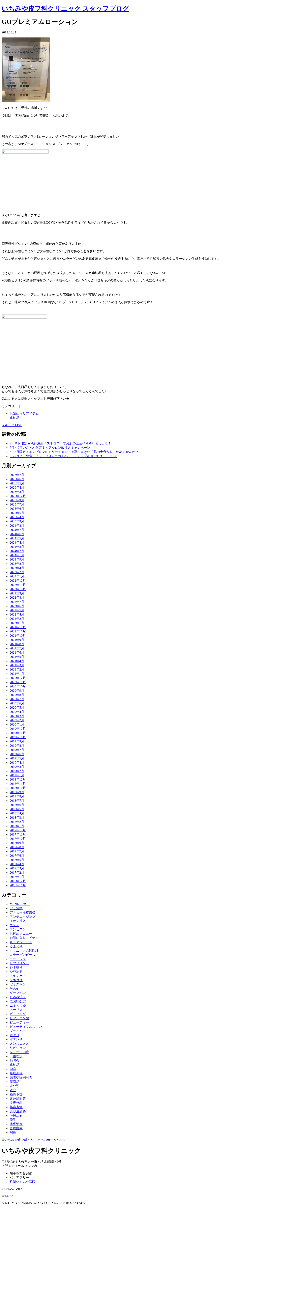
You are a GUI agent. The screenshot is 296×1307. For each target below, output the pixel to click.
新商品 (14, 1081)
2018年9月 (17, 792)
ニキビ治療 (18, 1005)
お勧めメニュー (21, 933)
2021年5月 (17, 656)
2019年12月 (18, 728)
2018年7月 (17, 800)
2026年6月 (17, 479)
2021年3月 (17, 665)
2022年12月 (18, 580)
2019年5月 (17, 758)
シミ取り (16, 967)
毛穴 (13, 1090)
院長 (13, 1132)
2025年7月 (17, 504)
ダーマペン (18, 993)
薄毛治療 (16, 1124)
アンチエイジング (22, 916)
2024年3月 (17, 546)
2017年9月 (17, 843)
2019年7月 (17, 750)
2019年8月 (17, 745)
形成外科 (16, 1073)
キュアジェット (21, 942)
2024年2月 (17, 551)
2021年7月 (17, 648)
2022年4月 (17, 614)
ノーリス (16, 1009)
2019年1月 (17, 775)
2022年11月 (18, 585)
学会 (13, 1069)
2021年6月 (17, 652)
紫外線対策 (18, 1098)
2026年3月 (17, 491)
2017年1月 (17, 876)
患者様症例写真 (21, 1077)
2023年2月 (17, 572)
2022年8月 (17, 597)
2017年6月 (17, 855)
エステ (14, 925)
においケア (18, 1001)
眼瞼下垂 (16, 1094)
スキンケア (18, 976)
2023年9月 (17, 559)
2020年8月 (17, 695)
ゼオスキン (18, 984)
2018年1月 (17, 826)
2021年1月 (17, 673)
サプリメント (19, 963)
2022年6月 (17, 606)
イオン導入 (18, 921)
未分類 (14, 1086)
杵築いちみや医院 (22, 1181)
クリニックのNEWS (24, 950)
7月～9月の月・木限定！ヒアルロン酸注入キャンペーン (50, 447)
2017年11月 (18, 834)
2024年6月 (17, 534)
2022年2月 (17, 618)
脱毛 (13, 1119)
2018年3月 (17, 817)
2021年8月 (17, 644)
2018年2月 (17, 821)
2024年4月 (17, 542)
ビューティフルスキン (26, 1026)
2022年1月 (17, 623)
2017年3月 (17, 868)
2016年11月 (18, 885)
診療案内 (16, 1128)
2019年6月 (17, 754)
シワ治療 (16, 971)
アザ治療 (16, 908)
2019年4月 (17, 762)
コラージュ (18, 959)
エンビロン (18, 929)
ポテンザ (16, 1039)
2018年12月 (18, 779)
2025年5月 (17, 513)
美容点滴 (16, 1107)
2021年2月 (17, 669)
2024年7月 (17, 530)
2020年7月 (17, 699)
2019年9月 (17, 741)
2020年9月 (17, 690)
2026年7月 (17, 474)
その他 (14, 988)
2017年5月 (17, 860)
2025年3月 (17, 521)
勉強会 (14, 1060)
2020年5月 (17, 707)
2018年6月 (17, 805)
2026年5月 (17, 483)
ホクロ (14, 1035)
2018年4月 (17, 813)
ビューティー (19, 1022)
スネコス (16, 980)
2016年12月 (18, 881)
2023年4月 (17, 568)
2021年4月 (17, 661)
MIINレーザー (20, 904)
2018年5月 (17, 809)
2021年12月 (18, 627)
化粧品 (14, 417)
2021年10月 (18, 635)
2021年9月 (17, 640)
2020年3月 (17, 716)
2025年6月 (17, 508)
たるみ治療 (18, 997)
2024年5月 (17, 538)
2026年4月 (17, 487)
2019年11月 (18, 733)
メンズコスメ (19, 1043)
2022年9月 (17, 593)
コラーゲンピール (22, 954)
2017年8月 (17, 847)
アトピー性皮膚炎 (22, 912)
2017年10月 (18, 838)
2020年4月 (17, 711)
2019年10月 (18, 737)
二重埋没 (16, 1056)
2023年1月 (17, 576)
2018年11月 (18, 783)
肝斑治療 (16, 1115)
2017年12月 (18, 830)
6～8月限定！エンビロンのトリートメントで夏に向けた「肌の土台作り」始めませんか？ (74, 452)
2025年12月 (18, 496)
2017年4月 (17, 864)
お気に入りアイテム (24, 413)
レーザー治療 (19, 1052)
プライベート (19, 1031)
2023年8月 (17, 563)
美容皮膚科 (18, 1111)
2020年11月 (18, 682)
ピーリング (18, 1014)
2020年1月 (17, 724)
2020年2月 (17, 720)
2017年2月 (17, 872)
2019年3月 (17, 766)
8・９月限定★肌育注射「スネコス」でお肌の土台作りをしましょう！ (60, 443)
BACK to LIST (12, 425)
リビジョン (18, 1048)
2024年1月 (17, 555)
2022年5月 (17, 610)
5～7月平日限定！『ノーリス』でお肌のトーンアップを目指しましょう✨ (63, 456)
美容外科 (16, 1103)
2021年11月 (18, 631)
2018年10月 (18, 788)
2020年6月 (17, 703)
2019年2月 (17, 771)
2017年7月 (17, 851)
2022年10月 (18, 589)
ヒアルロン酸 (19, 1018)
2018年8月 (17, 796)
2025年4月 (17, 517)
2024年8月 (17, 525)
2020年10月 (18, 686)
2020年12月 (18, 678)
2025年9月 (17, 500)
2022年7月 (17, 601)
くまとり (16, 946)
